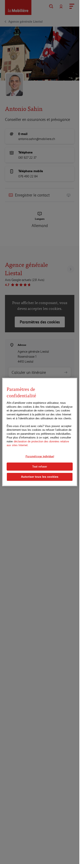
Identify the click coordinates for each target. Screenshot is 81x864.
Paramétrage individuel (40, 456)
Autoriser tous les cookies (39, 476)
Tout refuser (39, 466)
